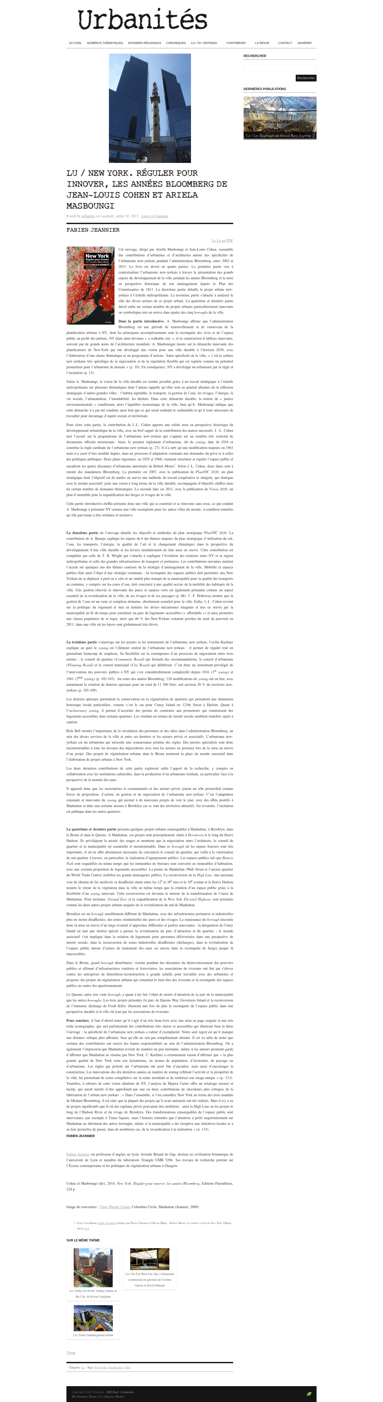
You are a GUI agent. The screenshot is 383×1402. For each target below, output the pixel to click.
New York (100, 1367)
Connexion (127, 1392)
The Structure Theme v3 (86, 1396)
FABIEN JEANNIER (80, 1136)
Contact (285, 43)
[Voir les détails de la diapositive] (280, 117)
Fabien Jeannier (93, 230)
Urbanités (191, 18)
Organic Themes (114, 1396)
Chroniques (176, 43)
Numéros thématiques (105, 43)
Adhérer (305, 43)
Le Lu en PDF (222, 240)
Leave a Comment (154, 215)
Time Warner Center (115, 1206)
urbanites (88, 215)
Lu (83, 1367)
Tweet (70, 1352)
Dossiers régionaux (144, 43)
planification (115, 1367)
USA (127, 1367)
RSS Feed (112, 1392)
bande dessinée (106, 1223)
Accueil (75, 43)
